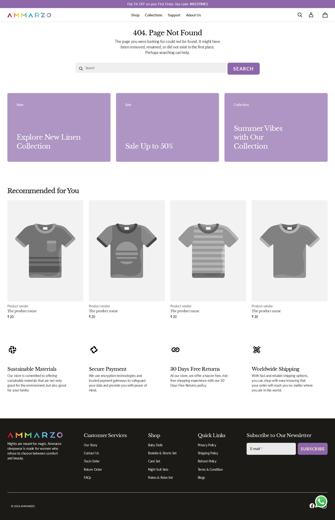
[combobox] (151, 68)
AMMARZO (28, 506)
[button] (300, 15)
